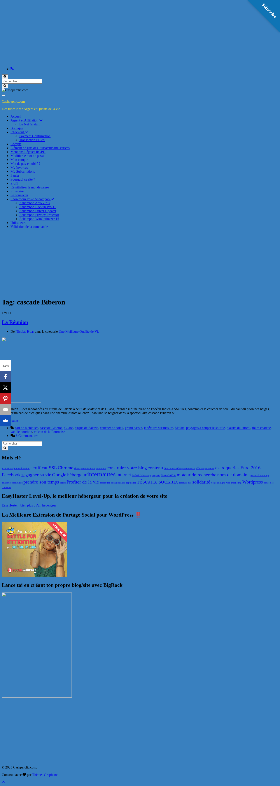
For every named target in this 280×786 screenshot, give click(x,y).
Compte (15, 144)
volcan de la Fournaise (49, 432)
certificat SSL (43, 467)
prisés (63, 483)
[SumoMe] (5, 420)
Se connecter (19, 195)
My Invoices (19, 167)
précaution (105, 483)
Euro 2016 (250, 467)
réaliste (121, 483)
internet (123, 474)
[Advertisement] (140, 32)
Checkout (17, 132)
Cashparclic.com (13, 101)
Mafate (179, 428)
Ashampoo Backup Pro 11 (37, 207)
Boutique (16, 128)
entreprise (209, 468)
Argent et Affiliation (24, 120)
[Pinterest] (5, 398)
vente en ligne (218, 483)
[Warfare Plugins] (34, 576)
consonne (101, 468)
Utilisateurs (18, 223)
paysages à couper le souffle (205, 428)
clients (77, 468)
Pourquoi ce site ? (22, 179)
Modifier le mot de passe (27, 156)
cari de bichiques (26, 428)
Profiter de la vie (82, 482)
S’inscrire (17, 191)
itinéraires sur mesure (158, 428)
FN (22, 475)
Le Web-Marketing (141, 475)
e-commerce (188, 468)
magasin (156, 475)
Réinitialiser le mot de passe (29, 187)
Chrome (65, 467)
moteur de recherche (196, 474)
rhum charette (261, 428)
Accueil (15, 116)
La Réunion (15, 322)
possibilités (17, 483)
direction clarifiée (173, 468)
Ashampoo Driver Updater (37, 211)
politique (6, 483)
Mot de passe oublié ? (25, 163)
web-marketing (234, 483)
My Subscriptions (22, 171)
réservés (183, 483)
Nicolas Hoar (25, 331)
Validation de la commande (29, 227)
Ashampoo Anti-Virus (34, 203)
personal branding (259, 475)
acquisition (7, 468)
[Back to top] (3, 782)
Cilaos (68, 428)
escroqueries (227, 467)
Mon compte (19, 160)
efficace (200, 468)
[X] (5, 387)
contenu (155, 467)
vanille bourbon (21, 432)
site (189, 483)
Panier (14, 175)
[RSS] (12, 69)
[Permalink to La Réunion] (21, 401)
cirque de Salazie (86, 428)
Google (59, 474)
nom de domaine (233, 474)
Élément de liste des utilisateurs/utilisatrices (40, 148)
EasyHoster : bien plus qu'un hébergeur (29, 505)
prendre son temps (41, 482)
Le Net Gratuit (29, 124)
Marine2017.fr (168, 475)
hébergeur (76, 474)
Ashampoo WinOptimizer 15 (39, 219)
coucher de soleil (111, 428)
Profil (14, 183)
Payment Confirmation (35, 136)
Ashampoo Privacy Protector (39, 215)
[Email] (5, 409)
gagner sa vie (38, 474)
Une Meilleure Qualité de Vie (79, 331)
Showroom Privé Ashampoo (30, 199)
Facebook (11, 474)
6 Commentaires (27, 436)
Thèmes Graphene (45, 775)
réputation (131, 483)
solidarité (201, 482)
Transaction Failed (32, 140)
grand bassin (133, 428)
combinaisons (88, 468)
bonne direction (22, 468)
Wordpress (252, 482)
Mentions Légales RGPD (28, 152)
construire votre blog (127, 467)
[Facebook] (5, 376)
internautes (101, 474)
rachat (114, 483)
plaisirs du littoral (238, 428)
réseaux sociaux (157, 481)
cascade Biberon (51, 428)
